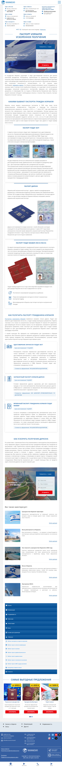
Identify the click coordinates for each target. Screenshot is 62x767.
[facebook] (49, 735)
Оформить (12, 712)
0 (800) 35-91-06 (10, 19)
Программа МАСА (27, 584)
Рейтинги (10, 637)
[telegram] (52, 735)
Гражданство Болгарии (31, 702)
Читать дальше (53, 523)
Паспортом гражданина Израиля (15, 319)
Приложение (24, 765)
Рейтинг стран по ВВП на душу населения (17, 663)
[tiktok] (49, 738)
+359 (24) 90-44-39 (28, 25)
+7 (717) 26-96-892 (29, 18)
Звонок (38, 765)
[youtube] (56, 735)
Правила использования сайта (9, 757)
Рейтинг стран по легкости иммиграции (17, 645)
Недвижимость (12, 614)
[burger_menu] (59, 2)
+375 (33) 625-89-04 (30, 11)
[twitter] (56, 738)
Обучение (10, 619)
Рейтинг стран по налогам (13, 648)
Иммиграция (11, 610)
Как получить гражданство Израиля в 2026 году (37, 548)
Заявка (51, 765)
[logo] (8, 2)
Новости (10, 671)
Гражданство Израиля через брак (32, 511)
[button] (30, 716)
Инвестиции (11, 623)
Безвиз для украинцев (14, 632)
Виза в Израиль (27, 566)
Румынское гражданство (12, 702)
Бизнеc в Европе (10, 724)
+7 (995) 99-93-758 (10, 11)
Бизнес (10, 605)
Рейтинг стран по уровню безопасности (17, 652)
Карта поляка (50, 702)
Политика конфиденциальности (10, 750)
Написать (43, 29)
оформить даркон (18, 85)
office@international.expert (9, 740)
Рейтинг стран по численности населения (17, 660)
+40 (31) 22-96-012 (10, 25)
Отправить (45, 65)
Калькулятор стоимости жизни (15, 667)
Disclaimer (4, 755)
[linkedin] (52, 738)
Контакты (10, 765)
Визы (9, 628)
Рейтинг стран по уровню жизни (15, 656)
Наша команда (5, 748)
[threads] (59, 735)
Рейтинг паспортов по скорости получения (17, 641)
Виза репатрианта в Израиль (31, 530)
